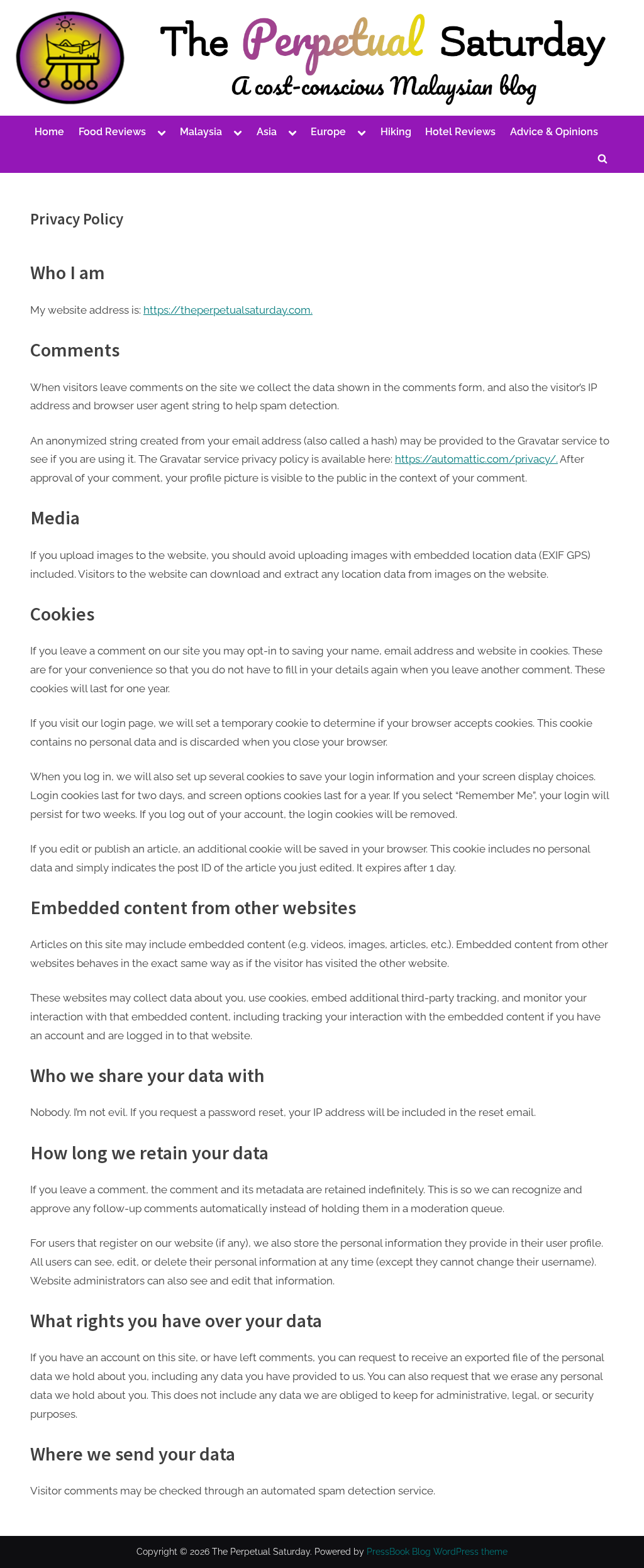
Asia (267, 132)
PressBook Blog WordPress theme (437, 1552)
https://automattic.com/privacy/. (476, 459)
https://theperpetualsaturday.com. (228, 310)
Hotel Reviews (460, 132)
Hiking (395, 132)
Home (49, 132)
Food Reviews (112, 132)
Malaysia (201, 132)
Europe (328, 132)
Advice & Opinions (554, 132)
